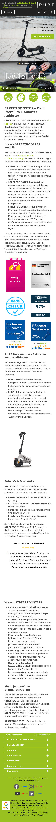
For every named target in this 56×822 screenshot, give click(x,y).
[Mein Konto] (45, 12)
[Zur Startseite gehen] (28, 5)
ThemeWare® (37, 815)
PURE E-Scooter (15, 745)
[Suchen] (39, 12)
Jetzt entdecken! (42, 36)
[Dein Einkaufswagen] (51, 12)
